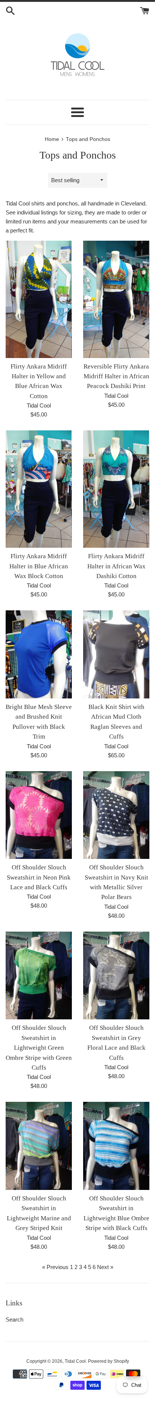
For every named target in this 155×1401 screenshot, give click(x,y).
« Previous (55, 1267)
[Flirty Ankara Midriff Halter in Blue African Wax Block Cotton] (39, 489)
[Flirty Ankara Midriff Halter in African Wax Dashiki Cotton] (116, 489)
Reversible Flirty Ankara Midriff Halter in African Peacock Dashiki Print (116, 376)
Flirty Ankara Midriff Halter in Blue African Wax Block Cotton (38, 566)
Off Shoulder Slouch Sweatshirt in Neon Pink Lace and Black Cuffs (39, 877)
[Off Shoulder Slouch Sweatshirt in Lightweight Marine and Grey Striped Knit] (39, 1146)
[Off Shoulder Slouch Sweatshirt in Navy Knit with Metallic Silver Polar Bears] (116, 815)
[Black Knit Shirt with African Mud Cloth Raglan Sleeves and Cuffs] (116, 654)
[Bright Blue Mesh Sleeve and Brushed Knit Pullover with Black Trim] (39, 654)
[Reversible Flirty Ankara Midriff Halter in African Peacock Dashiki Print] (116, 299)
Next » (105, 1267)
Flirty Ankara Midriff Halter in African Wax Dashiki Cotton (116, 566)
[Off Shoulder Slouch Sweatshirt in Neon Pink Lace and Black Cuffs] (39, 815)
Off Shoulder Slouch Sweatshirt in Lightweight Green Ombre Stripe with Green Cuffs (39, 1047)
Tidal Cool (75, 1361)
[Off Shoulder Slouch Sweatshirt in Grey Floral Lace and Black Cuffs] (116, 976)
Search (14, 1319)
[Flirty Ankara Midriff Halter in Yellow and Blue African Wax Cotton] (39, 299)
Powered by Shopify (108, 1361)
